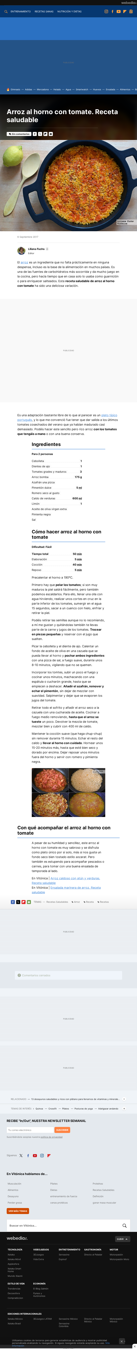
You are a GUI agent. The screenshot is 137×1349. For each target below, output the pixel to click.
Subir (120, 1239)
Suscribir (62, 1130)
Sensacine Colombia (64, 1324)
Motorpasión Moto (119, 1259)
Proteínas (98, 1183)
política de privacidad (51, 1137)
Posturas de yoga (84, 1108)
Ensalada (110, 89)
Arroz (77, 901)
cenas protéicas (59, 1202)
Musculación (14, 1183)
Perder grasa (15, 1202)
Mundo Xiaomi (15, 1276)
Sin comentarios (20, 134)
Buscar (125, 1226)
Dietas (53, 1190)
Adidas (28, 89)
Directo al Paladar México (93, 1320)
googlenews (131, 12)
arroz (24, 262)
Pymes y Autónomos (39, 1294)
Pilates (66, 1108)
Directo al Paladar (93, 1254)
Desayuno (13, 1196)
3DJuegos (38, 1254)
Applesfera (13, 1264)
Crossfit (52, 1108)
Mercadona (43, 89)
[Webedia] (129, 3)
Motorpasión (116, 1254)
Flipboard (125, 12)
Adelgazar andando (108, 1108)
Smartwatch (82, 89)
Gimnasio (15, 89)
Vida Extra (38, 1259)
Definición (98, 1196)
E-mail (51, 134)
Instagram (106, 12)
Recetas (104, 901)
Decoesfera (14, 1293)
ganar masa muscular (104, 1202)
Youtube (119, 12)
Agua (68, 89)
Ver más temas (18, 1211)
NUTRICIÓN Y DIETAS (69, 11)
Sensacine (64, 1254)
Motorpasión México (116, 1320)
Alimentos (125, 89)
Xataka (11, 1254)
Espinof (63, 1259)
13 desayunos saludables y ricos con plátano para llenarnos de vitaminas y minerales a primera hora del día (76, 1099)
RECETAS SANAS (44, 11)
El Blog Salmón (40, 1288)
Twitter (40, 134)
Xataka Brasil (14, 1323)
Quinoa (40, 1108)
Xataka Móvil (14, 1259)
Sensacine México (68, 1318)
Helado (57, 89)
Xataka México (15, 1318)
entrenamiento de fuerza (63, 1196)
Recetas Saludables (57, 901)
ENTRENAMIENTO (21, 11)
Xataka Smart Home (14, 1270)
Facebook (112, 12)
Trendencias (14, 1288)
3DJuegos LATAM (42, 1318)
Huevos (97, 89)
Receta (90, 901)
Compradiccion (15, 1298)
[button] (38, 249)
